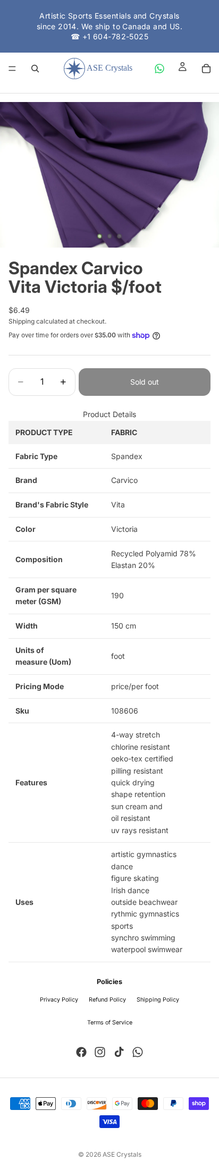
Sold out (144, 381)
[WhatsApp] (159, 68)
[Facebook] (81, 1052)
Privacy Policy (59, 999)
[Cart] (206, 68)
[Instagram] (100, 1052)
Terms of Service (109, 1022)
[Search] (35, 68)
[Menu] (12, 68)
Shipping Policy (158, 999)
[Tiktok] (119, 1052)
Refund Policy (107, 999)
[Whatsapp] (137, 1052)
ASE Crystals (122, 1154)
